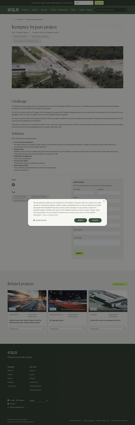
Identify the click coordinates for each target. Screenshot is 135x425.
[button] (40, 220)
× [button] (104, 201)
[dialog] (67, 212)
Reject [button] (80, 220)
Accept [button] (95, 220)
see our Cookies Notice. (50, 215)
